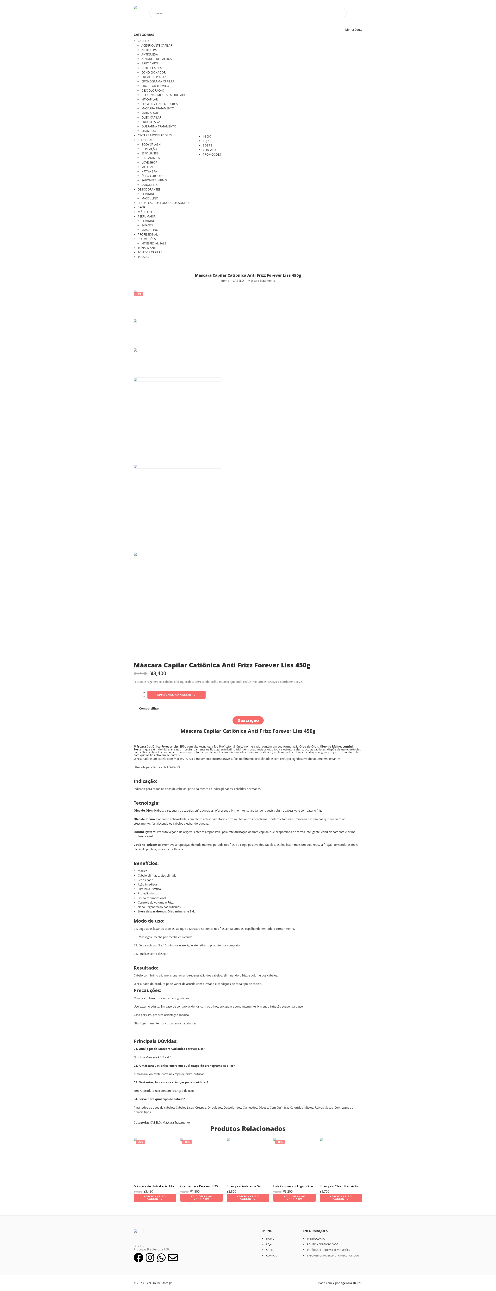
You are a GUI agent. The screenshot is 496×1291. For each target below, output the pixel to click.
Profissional (148, 234)
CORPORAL (145, 140)
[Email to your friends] (186, 708)
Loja (206, 141)
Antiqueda (149, 54)
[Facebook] (138, 1257)
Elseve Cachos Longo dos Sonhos (164, 203)
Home (225, 280)
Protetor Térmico (155, 86)
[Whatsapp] (161, 1257)
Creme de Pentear (154, 77)
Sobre (207, 145)
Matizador (149, 113)
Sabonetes (149, 185)
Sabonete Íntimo (154, 180)
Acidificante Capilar (156, 45)
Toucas (143, 257)
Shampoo (148, 131)
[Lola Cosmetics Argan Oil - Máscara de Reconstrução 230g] (294, 1159)
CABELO (143, 41)
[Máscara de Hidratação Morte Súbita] (155, 1159)
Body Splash (151, 144)
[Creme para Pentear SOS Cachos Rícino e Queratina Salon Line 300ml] (201, 1159)
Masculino (149, 198)
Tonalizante (147, 248)
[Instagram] (150, 1257)
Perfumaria (147, 216)
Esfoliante (149, 153)
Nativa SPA (149, 171)
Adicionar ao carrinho (176, 694)
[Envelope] (173, 1257)
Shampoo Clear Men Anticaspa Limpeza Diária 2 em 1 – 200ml (341, 1186)
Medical (147, 167)
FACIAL (142, 207)
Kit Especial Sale (153, 243)
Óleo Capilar (151, 117)
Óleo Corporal (153, 176)
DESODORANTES (149, 189)
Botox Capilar (152, 68)
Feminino (148, 194)
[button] (155, 1198)
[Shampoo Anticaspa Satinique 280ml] (248, 1159)
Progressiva (150, 122)
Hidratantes (150, 158)
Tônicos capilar (150, 252)
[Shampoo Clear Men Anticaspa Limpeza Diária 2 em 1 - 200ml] (341, 1159)
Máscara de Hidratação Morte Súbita (155, 1186)
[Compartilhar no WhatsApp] (179, 708)
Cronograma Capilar (157, 81)
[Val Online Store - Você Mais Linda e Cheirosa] (146, 7)
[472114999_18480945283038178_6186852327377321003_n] (244, 606)
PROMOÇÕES (147, 239)
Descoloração (152, 90)
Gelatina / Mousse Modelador (164, 95)
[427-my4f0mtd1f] (244, 508)
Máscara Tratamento (157, 108)
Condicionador (153, 72)
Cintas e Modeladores (155, 135)
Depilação (149, 149)
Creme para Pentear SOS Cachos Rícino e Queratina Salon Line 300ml (201, 1186)
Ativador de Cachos (156, 59)
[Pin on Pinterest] (172, 708)
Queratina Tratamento (158, 126)
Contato (209, 150)
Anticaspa (149, 50)
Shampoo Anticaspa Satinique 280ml (248, 1186)
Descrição (248, 720)
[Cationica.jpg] (148, 304)
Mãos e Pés (146, 212)
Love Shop (149, 162)
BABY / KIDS (149, 63)
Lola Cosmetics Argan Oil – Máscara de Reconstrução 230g (294, 1186)
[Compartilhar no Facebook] (165, 708)
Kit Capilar (149, 99)
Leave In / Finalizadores (159, 104)
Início (207, 136)
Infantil (147, 225)
